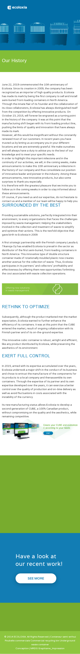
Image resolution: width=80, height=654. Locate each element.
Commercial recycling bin (44, 640)
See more (36, 578)
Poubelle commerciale (17, 640)
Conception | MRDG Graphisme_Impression (40, 648)
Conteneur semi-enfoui (63, 636)
